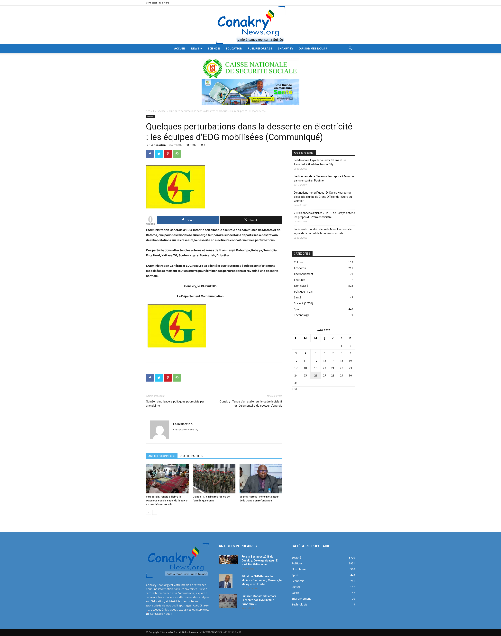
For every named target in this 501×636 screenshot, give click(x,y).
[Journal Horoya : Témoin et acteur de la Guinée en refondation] (261, 478)
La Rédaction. (158, 144)
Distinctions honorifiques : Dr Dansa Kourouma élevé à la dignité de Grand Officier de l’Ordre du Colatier (323, 196)
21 (332, 368)
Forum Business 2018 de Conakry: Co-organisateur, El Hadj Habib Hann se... (259, 560)
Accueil (150, 111)
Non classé (301, 285)
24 (295, 375)
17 (295, 368)
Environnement (303, 274)
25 (305, 375)
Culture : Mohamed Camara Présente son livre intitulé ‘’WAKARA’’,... (259, 600)
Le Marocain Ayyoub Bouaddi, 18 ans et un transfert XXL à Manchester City (320, 162)
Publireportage (260, 48)
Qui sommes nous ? (313, 48)
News (195, 48)
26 (315, 375)
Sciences (214, 48)
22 (341, 368)
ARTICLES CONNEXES (161, 456)
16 (350, 360)
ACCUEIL (180, 48)
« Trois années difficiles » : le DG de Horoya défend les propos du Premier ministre (324, 215)
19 (315, 368)
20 (324, 368)
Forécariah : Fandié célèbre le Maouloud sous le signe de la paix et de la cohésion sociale (167, 500)
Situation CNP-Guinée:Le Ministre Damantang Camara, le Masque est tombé (261, 580)
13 (324, 360)
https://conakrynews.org (185, 429)
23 (350, 368)
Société (162, 111)
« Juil (294, 389)
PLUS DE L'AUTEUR (191, 456)
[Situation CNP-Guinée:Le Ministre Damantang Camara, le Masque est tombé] (225, 581)
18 (305, 368)
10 (295, 360)
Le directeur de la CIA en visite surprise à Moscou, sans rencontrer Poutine (324, 178)
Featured (299, 280)
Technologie (302, 315)
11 (305, 360)
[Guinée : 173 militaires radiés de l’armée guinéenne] (214, 478)
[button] (350, 49)
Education (234, 48)
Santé (297, 297)
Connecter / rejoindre (157, 2)
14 (332, 360)
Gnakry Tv (285, 48)
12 (315, 360)
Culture (298, 262)
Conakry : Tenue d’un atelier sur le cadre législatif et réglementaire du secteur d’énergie (251, 403)
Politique (299, 291)
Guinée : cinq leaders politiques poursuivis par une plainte (175, 403)
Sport (297, 309)
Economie (300, 268)
